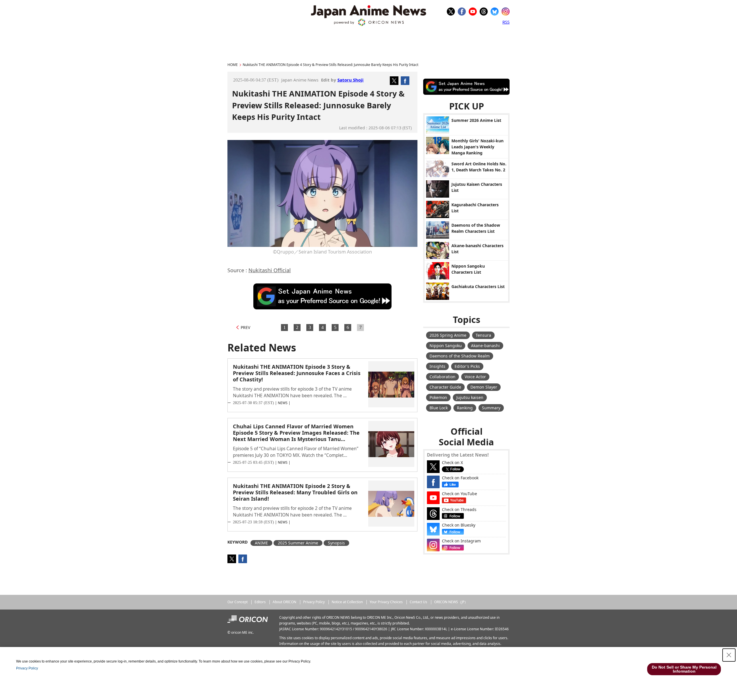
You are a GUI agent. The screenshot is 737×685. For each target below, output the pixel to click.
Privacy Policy (314, 601)
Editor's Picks (467, 366)
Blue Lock (439, 407)
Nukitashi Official (269, 270)
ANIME (261, 543)
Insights (437, 366)
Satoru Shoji (350, 80)
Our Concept (237, 601)
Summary (491, 407)
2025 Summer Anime (298, 543)
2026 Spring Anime (448, 335)
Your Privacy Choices (386, 601)
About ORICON (284, 601)
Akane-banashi (485, 345)
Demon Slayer (483, 387)
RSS (506, 22)
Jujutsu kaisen (469, 397)
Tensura (483, 335)
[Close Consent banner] (729, 655)
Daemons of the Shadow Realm (460, 356)
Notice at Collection (347, 601)
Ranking (465, 407)
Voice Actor (475, 376)
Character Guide (445, 387)
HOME (232, 64)
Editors (260, 601)
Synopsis (336, 543)
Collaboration (442, 376)
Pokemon (438, 397)
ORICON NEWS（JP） (451, 601)
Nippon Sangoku (446, 345)
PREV (245, 327)
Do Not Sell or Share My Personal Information (684, 669)
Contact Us (418, 601)
